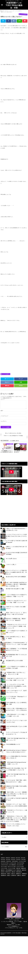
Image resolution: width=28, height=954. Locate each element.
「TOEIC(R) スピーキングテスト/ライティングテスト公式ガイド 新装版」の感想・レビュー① (16, 626)
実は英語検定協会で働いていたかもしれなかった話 (16, 655)
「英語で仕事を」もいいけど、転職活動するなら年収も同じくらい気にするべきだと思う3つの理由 (16, 793)
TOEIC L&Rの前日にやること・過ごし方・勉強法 (15, 637)
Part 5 (13, 859)
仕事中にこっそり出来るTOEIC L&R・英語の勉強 (16, 547)
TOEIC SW (15, 861)
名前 (2, 410)
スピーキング (20, 863)
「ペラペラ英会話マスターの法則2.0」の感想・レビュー (16, 631)
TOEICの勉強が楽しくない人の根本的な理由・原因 (16, 703)
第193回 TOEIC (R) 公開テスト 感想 (15, 588)
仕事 (18, 868)
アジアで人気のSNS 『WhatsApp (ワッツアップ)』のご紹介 (16, 697)
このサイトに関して (11, 564)
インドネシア (22, 861)
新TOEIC (8, 871)
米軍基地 (24, 873)
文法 (2, 871)
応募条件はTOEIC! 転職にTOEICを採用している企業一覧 (16, 787)
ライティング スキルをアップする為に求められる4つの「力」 (16, 733)
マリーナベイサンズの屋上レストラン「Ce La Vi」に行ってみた (15, 824)
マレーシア (4, 866)
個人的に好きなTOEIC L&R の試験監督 (16, 576)
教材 (24, 870)
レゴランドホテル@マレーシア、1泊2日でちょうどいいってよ (16, 691)
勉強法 (23, 868)
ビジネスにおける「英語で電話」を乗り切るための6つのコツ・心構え (16, 781)
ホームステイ (20, 864)
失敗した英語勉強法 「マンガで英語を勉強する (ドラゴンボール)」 (16, 649)
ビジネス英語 (12, 864)
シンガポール (12, 863)
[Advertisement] (14, 45)
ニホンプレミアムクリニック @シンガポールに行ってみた (16, 721)
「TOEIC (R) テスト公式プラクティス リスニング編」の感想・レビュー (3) (16, 679)
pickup (3, 861)
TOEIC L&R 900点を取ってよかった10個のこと (16, 727)
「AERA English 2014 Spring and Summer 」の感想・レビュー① (16, 763)
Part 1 (18, 857)
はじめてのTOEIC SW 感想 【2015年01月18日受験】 (16, 553)
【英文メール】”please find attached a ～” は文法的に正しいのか (16, 529)
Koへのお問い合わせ (11, 558)
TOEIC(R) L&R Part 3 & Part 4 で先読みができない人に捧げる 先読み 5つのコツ (16, 751)
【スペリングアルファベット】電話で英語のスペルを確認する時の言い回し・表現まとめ (16, 572)
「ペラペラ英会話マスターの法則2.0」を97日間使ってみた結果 (16, 667)
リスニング (4, 868)
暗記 (13, 871)
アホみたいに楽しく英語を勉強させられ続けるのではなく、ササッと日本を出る (16, 709)
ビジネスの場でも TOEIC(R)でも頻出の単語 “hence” (16, 799)
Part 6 (18, 859)
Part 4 (8, 859)
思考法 (19, 870)
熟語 (8, 873)
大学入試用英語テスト (10, 870)
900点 (8, 857)
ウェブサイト (4, 421)
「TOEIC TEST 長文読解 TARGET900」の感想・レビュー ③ (16, 775)
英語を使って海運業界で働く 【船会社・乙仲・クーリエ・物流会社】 (16, 619)
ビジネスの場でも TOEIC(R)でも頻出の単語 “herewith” (16, 541)
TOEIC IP (8, 861)
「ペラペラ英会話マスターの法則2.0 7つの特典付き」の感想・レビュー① (16, 595)
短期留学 (18, 873)
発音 (13, 873)
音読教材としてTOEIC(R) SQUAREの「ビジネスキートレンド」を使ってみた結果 (16, 643)
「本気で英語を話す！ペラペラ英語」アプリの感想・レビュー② (16, 715)
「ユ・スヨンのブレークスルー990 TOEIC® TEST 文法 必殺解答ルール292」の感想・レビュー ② (16, 686)
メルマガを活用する (6, 374)
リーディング (11, 868)
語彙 (19, 875)
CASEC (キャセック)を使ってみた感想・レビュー (16, 607)
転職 (23, 875)
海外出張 (19, 871)
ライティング (20, 866)
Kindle (13, 857)
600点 (3, 857)
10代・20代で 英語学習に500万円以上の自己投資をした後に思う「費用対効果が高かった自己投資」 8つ (16, 584)
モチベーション (11, 866)
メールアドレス (4, 415)
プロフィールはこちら (14, 920)
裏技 (8, 875)
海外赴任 (3, 873)
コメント (3, 399)
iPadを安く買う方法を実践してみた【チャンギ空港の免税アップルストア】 (16, 769)
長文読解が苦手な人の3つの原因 (14, 660)
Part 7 (23, 859)
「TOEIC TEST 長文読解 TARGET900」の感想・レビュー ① (16, 739)
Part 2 (23, 857)
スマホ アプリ (4, 864)
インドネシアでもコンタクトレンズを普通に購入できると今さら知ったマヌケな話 (16, 536)
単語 (2, 870)
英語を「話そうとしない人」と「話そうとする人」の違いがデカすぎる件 (16, 613)
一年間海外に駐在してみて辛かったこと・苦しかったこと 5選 (15, 673)
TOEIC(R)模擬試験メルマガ (13, 744)
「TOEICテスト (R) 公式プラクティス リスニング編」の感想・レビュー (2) (16, 601)
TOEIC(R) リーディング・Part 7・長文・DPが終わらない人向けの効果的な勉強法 (16, 805)
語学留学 (13, 875)
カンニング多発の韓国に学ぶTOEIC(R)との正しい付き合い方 (16, 757)
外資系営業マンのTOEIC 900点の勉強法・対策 (14, 5)
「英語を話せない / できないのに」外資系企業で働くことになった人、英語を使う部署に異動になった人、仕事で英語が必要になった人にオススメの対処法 (14, 818)
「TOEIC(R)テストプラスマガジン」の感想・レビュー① (16, 811)
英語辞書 (3, 875)
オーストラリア (4, 863)
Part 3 (3, 859)
